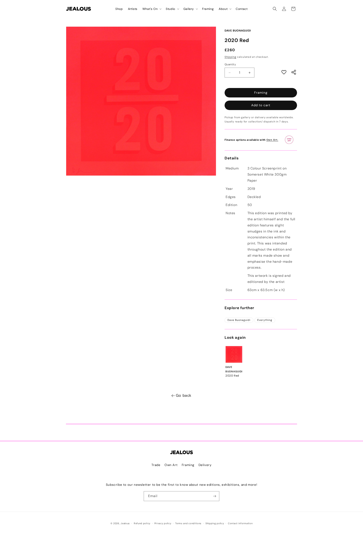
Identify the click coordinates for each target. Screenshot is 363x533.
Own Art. (272, 140)
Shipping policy (214, 523)
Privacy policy (162, 523)
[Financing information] (290, 140)
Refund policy (142, 523)
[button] (151, 8)
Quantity (230, 64)
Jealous (125, 523)
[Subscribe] (214, 496)
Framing (260, 93)
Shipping (230, 57)
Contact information (240, 523)
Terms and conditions (188, 523)
